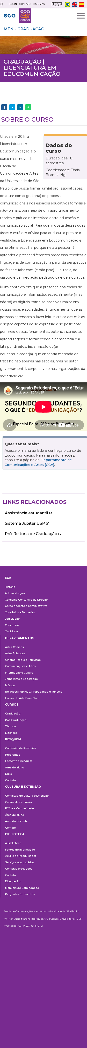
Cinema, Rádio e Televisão (23, 660)
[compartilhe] (4, 107)
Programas (12, 754)
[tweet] (12, 107)
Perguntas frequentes (20, 894)
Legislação (12, 618)
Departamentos (19, 638)
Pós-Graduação (15, 720)
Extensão (11, 732)
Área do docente (16, 821)
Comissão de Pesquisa (20, 748)
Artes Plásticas (15, 653)
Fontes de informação (20, 849)
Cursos (11, 704)
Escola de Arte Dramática (22, 698)
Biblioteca (14, 834)
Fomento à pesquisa (19, 761)
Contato (10, 780)
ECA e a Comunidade (19, 808)
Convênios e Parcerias (20, 612)
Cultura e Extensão (23, 786)
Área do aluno (14, 767)
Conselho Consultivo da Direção (26, 599)
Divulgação (12, 881)
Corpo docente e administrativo (26, 606)
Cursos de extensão (18, 802)
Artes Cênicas (14, 647)
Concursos (12, 625)
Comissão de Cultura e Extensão (27, 795)
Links (8, 773)
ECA (8, 578)
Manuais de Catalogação (22, 888)
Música (10, 685)
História (10, 587)
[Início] (17, 15)
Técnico (10, 726)
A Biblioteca (13, 843)
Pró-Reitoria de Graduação (31, 533)
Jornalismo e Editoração (21, 679)
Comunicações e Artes (20, 666)
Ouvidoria (11, 631)
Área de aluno (14, 815)
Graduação (12, 713)
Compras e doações (18, 868)
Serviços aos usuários (19, 862)
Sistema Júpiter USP (25, 523)
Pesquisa (13, 739)
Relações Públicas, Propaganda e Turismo (33, 691)
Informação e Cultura (19, 672)
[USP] (56, 4)
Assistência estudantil (26, 513)
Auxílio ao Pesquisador (20, 856)
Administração (15, 593)
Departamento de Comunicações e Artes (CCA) (38, 462)
